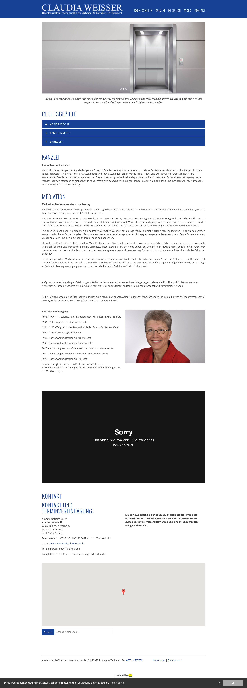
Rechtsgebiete (143, 10)
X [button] (219, 683)
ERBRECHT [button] (57, 141)
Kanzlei (160, 10)
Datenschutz (174, 660)
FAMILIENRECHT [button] (60, 133)
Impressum (159, 660)
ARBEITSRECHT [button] (59, 124)
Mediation (174, 10)
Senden (48, 632)
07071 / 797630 (134, 660)
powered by (121, 675)
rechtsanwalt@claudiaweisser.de (66, 543)
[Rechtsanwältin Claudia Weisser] (165, 336)
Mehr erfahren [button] (117, 683)
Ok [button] (233, 683)
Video (187, 10)
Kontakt (200, 10)
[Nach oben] (236, 668)
